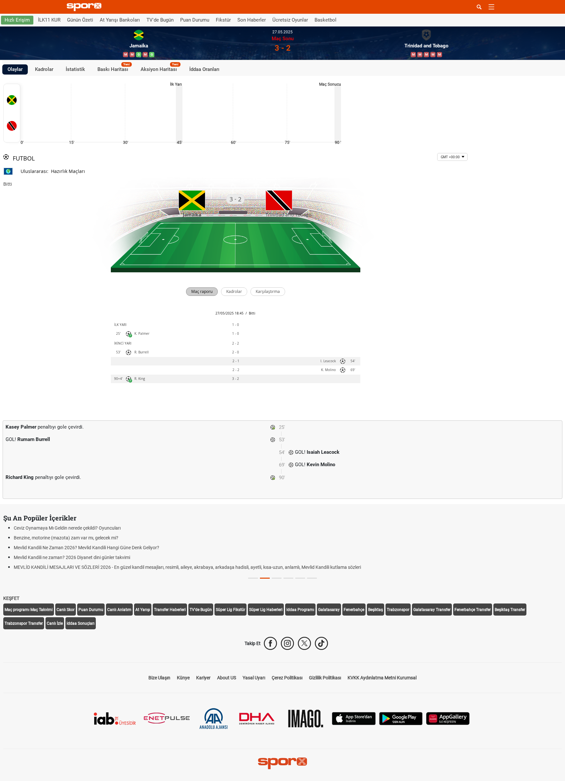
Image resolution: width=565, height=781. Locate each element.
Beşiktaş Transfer (510, 609)
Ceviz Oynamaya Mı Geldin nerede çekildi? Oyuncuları (67, 528)
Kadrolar (44, 69)
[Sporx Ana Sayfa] (85, 7)
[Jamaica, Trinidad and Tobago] (11, 113)
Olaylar (15, 69)
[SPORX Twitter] (304, 643)
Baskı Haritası (113, 68)
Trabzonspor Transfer (24, 623)
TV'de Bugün (160, 20)
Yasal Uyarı (254, 677)
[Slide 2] (277, 578)
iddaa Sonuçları (80, 623)
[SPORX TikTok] (321, 643)
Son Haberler (251, 20)
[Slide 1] (265, 578)
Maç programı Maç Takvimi (29, 609)
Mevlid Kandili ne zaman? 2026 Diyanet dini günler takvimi (72, 557)
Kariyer (203, 677)
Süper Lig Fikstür (230, 609)
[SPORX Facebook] (270, 643)
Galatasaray (329, 609)
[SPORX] (282, 763)
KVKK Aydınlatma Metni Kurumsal (382, 677)
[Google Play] (401, 718)
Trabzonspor (398, 609)
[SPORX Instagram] (287, 643)
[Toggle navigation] (491, 6)
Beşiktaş (375, 609)
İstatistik (75, 69)
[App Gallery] (448, 718)
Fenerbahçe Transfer (472, 609)
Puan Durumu (194, 20)
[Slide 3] (288, 578)
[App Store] (354, 718)
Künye (183, 677)
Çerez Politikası (287, 677)
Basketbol (325, 20)
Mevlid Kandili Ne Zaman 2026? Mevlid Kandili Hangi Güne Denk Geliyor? (86, 547)
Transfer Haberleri (170, 609)
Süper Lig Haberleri (265, 609)
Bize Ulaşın (159, 677)
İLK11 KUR (49, 20)
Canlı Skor (66, 609)
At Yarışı (142, 609)
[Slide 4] (300, 578)
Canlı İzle (55, 623)
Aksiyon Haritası (160, 68)
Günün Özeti (80, 20)
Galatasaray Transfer (432, 609)
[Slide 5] (312, 578)
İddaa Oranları (204, 69)
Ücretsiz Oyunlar (290, 20)
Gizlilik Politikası (325, 677)
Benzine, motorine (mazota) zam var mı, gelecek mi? (66, 537)
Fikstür (223, 20)
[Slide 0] (253, 578)
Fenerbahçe (354, 609)
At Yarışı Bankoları (120, 20)
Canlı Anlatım (119, 609)
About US (226, 677)
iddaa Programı (300, 609)
